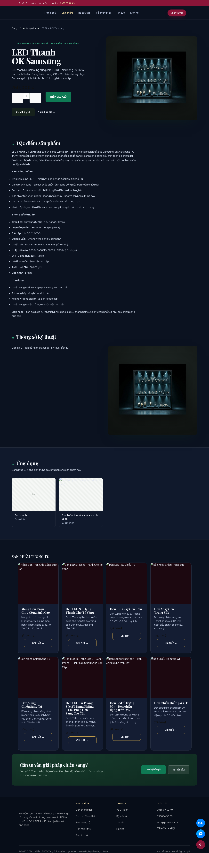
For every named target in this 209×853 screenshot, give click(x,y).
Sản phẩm (67, 12)
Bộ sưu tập (84, 12)
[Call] (200, 844)
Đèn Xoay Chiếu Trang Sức (165, 610)
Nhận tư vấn (176, 12)
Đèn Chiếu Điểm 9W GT (170, 703)
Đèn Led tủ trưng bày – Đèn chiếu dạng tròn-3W (122, 706)
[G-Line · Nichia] (28, 12)
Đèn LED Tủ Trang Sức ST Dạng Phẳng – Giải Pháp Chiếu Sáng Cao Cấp (80, 708)
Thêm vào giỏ (58, 96)
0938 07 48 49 (165, 809)
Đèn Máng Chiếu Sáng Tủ (31, 704)
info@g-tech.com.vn (168, 822)
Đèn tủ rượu (82, 835)
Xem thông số (23, 112)
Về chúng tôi (103, 12)
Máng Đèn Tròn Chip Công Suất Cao (35, 610)
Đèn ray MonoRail (85, 816)
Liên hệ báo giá (153, 769)
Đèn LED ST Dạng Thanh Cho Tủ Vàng (80, 610)
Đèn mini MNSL (84, 828)
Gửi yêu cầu (178, 769)
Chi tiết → (38, 643)
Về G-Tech (122, 809)
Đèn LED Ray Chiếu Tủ (126, 609)
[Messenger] (200, 833)
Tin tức (120, 12)
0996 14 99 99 (165, 816)
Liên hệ (134, 12)
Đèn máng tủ (83, 822)
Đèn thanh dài (84, 809)
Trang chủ (50, 12)
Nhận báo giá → (46, 112)
